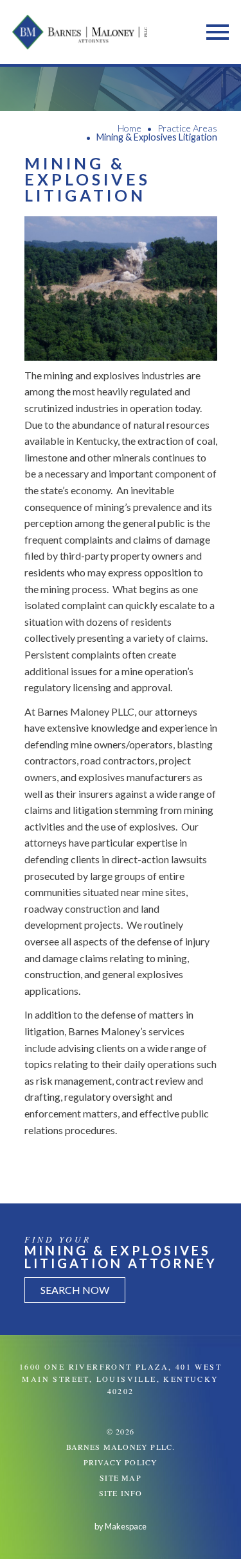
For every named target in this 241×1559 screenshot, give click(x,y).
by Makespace (120, 1526)
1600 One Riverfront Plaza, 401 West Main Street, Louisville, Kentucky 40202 (120, 1378)
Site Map (120, 1477)
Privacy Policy (121, 1462)
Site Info (121, 1493)
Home (129, 128)
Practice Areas (187, 128)
